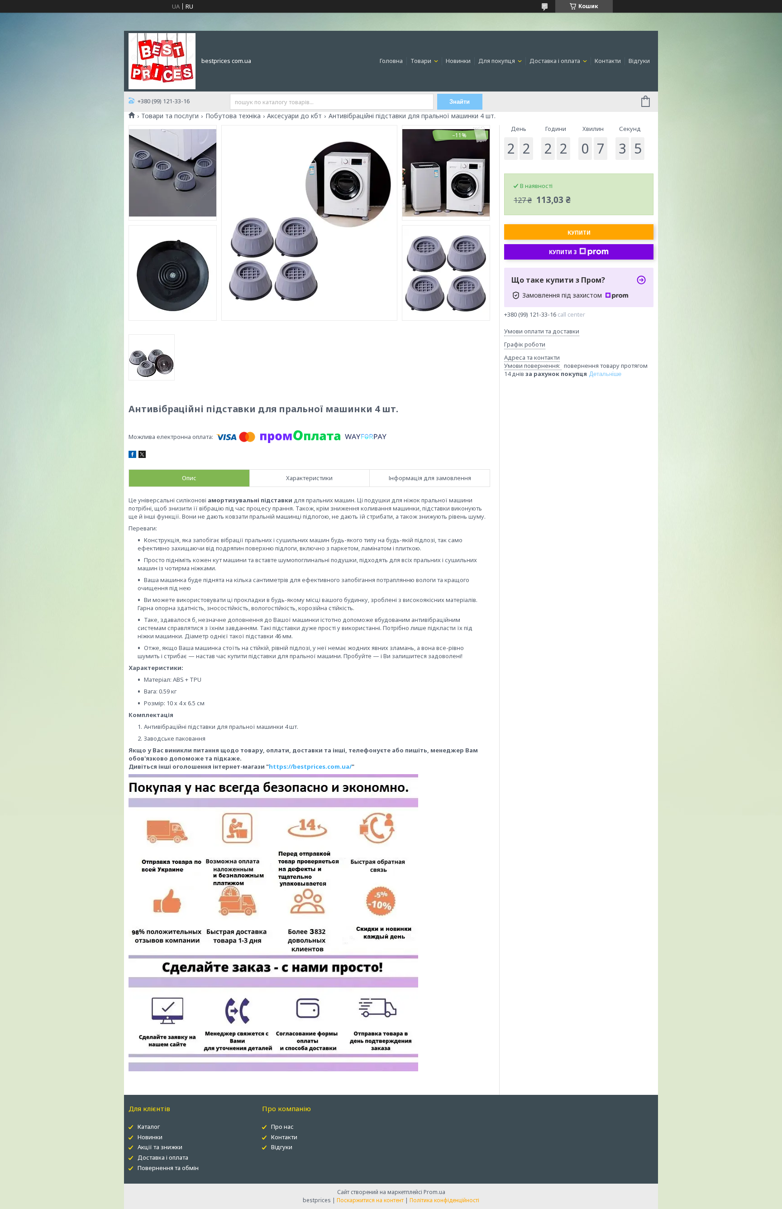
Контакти (608, 61)
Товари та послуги (170, 116)
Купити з (563, 252)
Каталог (149, 1126)
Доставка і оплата (555, 61)
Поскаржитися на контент (370, 1200)
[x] (142, 456)
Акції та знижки (160, 1147)
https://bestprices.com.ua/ (310, 766)
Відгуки (639, 61)
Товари (421, 61)
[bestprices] (162, 60)
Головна (391, 61)
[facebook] (132, 456)
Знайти (459, 101)
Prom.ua (434, 1192)
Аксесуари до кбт (294, 116)
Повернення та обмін (168, 1168)
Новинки (458, 61)
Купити (579, 232)
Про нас (282, 1126)
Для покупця (497, 61)
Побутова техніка (233, 116)
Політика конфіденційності (444, 1200)
